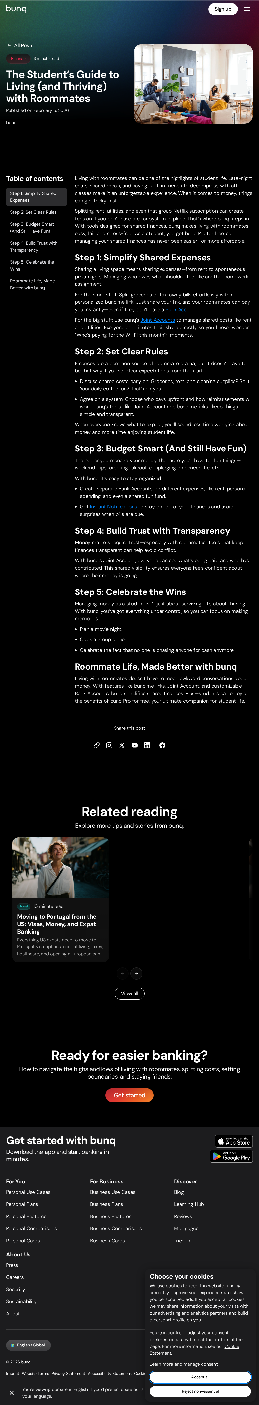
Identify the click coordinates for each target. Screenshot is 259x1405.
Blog (179, 1192)
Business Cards (107, 1240)
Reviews (183, 1216)
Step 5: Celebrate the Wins (32, 265)
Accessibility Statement (110, 1373)
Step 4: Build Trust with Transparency (33, 246)
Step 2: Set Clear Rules (33, 212)
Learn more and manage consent (184, 1364)
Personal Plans (22, 1204)
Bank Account (181, 309)
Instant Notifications (113, 507)
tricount (183, 1240)
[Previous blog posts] (123, 973)
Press (12, 1265)
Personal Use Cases (28, 1192)
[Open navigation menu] (247, 9)
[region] (129, 899)
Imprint (12, 1373)
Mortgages (186, 1228)
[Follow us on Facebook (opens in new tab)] (162, 745)
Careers (15, 1277)
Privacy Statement (68, 1373)
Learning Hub (189, 1204)
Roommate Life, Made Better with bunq (32, 284)
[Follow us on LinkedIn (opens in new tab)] (147, 745)
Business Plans (106, 1204)
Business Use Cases (112, 1192)
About (13, 1313)
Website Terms (35, 1373)
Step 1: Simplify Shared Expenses (33, 196)
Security (15, 1289)
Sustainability (21, 1301)
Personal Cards (23, 1240)
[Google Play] (231, 1156)
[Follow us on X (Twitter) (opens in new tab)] (121, 745)
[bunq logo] (16, 9)
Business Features (110, 1216)
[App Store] (234, 1141)
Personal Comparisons (31, 1228)
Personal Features (26, 1216)
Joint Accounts (158, 320)
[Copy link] (96, 745)
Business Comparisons (116, 1228)
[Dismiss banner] (11, 1393)
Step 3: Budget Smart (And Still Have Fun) (32, 227)
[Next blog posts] (136, 973)
